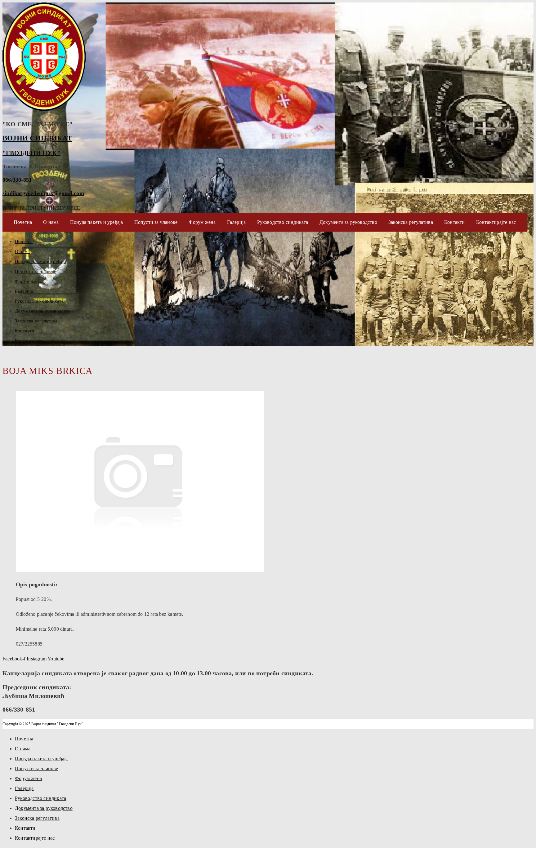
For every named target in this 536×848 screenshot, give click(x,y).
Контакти (454, 222)
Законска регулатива (410, 222)
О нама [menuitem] (22, 748)
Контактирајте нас (496, 222)
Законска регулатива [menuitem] (37, 818)
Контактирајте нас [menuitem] (35, 838)
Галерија (236, 222)
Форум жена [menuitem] (28, 778)
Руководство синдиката (282, 222)
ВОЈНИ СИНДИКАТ (37, 138)
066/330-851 (17, 180)
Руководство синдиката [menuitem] (40, 798)
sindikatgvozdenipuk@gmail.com (43, 193)
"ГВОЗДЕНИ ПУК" (31, 152)
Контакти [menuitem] (25, 828)
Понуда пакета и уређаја (96, 222)
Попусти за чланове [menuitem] (36, 768)
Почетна (23, 222)
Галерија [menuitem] (24, 788)
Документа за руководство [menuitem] (44, 808)
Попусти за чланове (156, 222)
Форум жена (202, 222)
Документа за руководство (348, 222)
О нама (51, 222)
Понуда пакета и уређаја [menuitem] (41, 758)
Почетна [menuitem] (24, 738)
